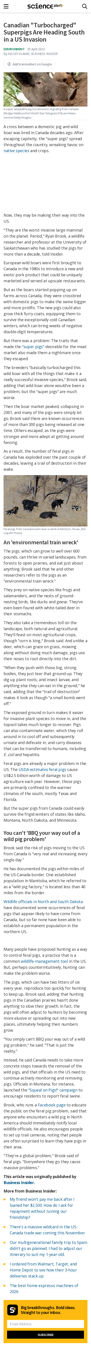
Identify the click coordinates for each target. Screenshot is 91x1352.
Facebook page (52, 1105)
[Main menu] (7, 6)
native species (16, 150)
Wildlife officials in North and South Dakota (43, 901)
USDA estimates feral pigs (42, 769)
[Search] (84, 6)
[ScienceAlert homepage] (46, 6)
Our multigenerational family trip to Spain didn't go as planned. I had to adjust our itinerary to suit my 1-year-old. (48, 1248)
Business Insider (19, 1182)
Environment (14, 49)
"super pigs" (33, 346)
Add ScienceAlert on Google (32, 64)
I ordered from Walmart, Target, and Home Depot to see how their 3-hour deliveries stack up (43, 1270)
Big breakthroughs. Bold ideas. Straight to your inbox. (48, 1310)
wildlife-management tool (44, 961)
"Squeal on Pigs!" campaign (53, 1090)
